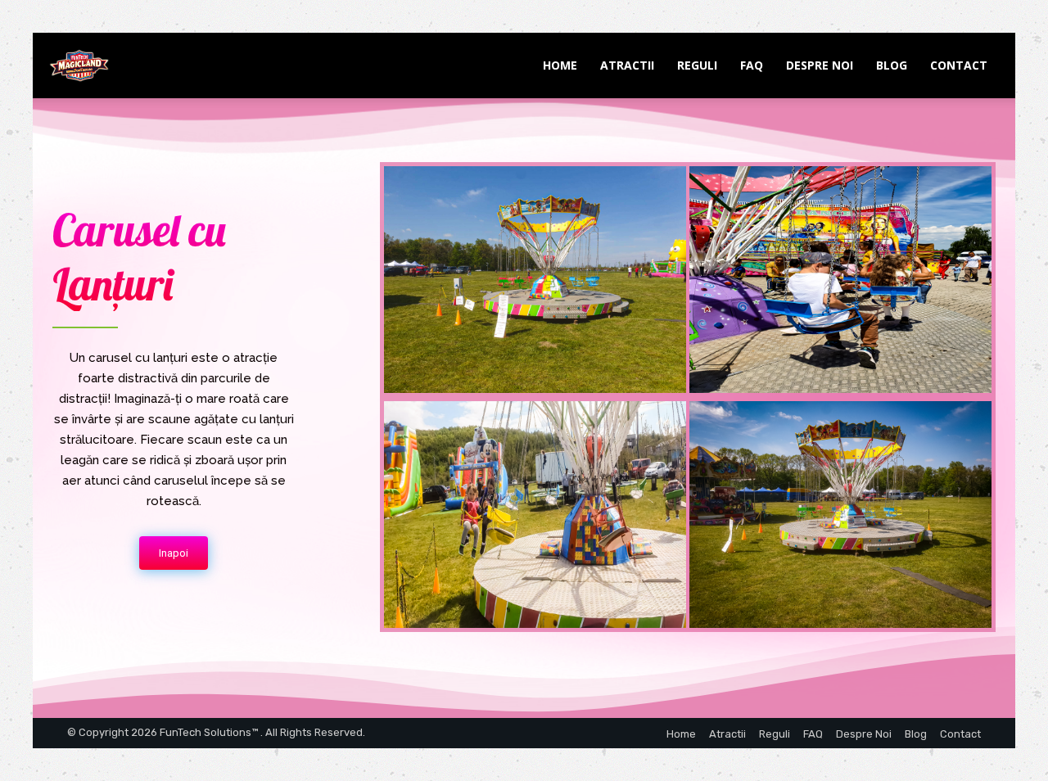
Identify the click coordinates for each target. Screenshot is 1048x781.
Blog (891, 65)
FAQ (751, 65)
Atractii (627, 65)
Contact (958, 65)
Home (560, 65)
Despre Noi (819, 65)
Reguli (697, 65)
